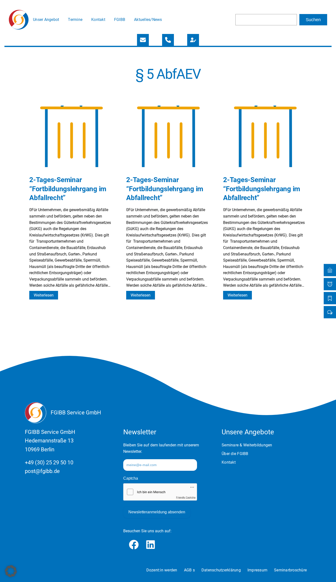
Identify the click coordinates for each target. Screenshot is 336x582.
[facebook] (134, 544)
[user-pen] (193, 40)
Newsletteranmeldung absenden (156, 512)
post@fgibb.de (42, 471)
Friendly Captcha (186, 497)
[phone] (168, 40)
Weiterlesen (46, 296)
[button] (11, 571)
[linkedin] (150, 544)
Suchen (313, 19)
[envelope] (143, 40)
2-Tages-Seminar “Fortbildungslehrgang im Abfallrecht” (67, 189)
